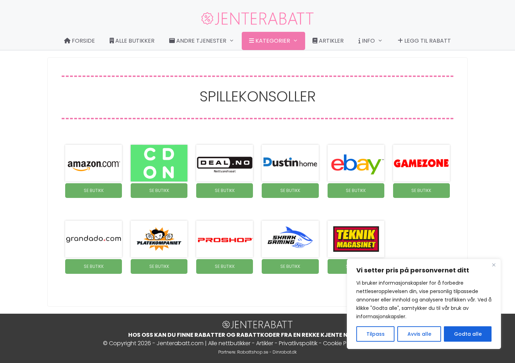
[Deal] (224, 163)
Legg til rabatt (427, 41)
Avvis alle (419, 333)
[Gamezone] (421, 163)
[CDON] (159, 163)
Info (367, 41)
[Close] (493, 265)
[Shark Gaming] (290, 239)
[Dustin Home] (290, 163)
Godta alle (468, 333)
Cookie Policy (341, 343)
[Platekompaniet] (159, 239)
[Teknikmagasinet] (356, 239)
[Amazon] (93, 163)
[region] (424, 304)
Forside (82, 41)
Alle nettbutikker (229, 343)
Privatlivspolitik (298, 343)
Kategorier (272, 41)
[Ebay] (356, 163)
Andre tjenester (200, 41)
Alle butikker (134, 41)
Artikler (330, 41)
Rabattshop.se (252, 352)
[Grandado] (93, 239)
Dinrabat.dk (285, 352)
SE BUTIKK (94, 190)
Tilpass (375, 333)
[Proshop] (224, 239)
